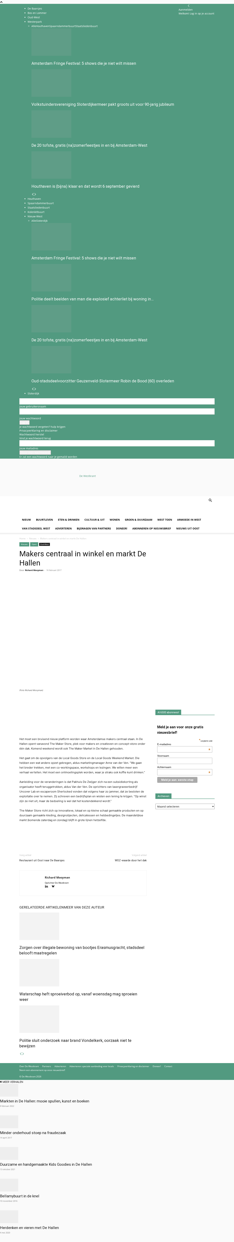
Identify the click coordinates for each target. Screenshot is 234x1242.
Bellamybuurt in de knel (19, 1196)
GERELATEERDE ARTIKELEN (41, 907)
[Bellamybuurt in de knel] (117, 1185)
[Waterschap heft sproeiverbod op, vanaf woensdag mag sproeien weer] (83, 972)
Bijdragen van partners (94, 528)
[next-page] (23, 1053)
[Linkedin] (48, 585)
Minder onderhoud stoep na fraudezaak (33, 1133)
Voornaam (163, 755)
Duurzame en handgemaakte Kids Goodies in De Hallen (46, 1164)
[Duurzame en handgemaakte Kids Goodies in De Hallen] (117, 1153)
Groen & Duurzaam (138, 519)
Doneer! (121, 528)
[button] (210, 501)
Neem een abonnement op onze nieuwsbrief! (42, 1070)
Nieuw (26, 519)
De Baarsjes (35, 8)
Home (22, 538)
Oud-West (44, 544)
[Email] (40, 585)
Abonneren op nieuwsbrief (151, 528)
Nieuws (33, 538)
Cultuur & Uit (94, 519)
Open (34, 544)
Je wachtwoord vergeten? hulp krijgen (42, 426)
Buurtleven (44, 519)
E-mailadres (184, 744)
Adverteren (63, 528)
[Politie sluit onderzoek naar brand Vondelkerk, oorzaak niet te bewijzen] (83, 1019)
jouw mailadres (28, 448)
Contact (168, 1066)
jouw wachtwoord (30, 418)
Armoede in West (189, 519)
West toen (164, 519)
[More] (65, 585)
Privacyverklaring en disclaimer (38, 430)
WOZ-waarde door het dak (131, 860)
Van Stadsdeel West (36, 528)
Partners (46, 1066)
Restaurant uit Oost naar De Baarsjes (42, 860)
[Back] (188, 6)
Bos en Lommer (37, 13)
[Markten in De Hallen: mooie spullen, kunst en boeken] (117, 1090)
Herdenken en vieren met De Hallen (29, 1228)
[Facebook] (23, 585)
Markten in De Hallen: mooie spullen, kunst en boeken (44, 1101)
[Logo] (47, 513)
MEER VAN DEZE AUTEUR (84, 907)
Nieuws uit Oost (187, 528)
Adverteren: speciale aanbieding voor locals (91, 1066)
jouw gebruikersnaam (32, 406)
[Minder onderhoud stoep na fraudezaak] (117, 1121)
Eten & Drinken (68, 519)
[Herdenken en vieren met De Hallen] (117, 1216)
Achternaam (184, 767)
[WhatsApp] (31, 585)
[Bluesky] (54, 886)
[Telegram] (56, 585)
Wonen (115, 519)
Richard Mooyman (34, 570)
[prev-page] (20, 1053)
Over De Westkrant (29, 1066)
